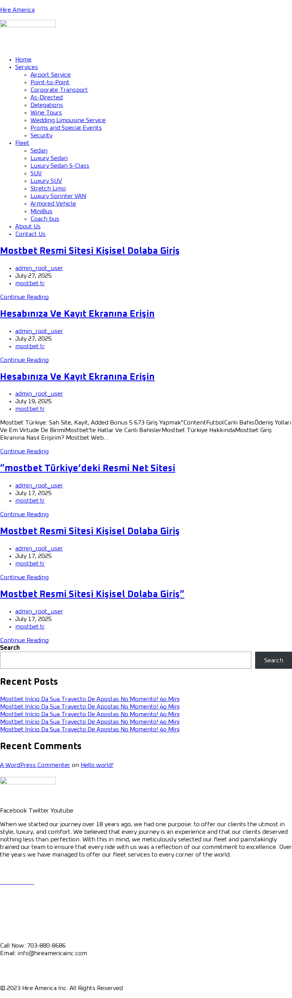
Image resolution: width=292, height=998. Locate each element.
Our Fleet (12, 889)
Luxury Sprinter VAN (58, 196)
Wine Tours (46, 113)
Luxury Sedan (49, 158)
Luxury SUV (46, 181)
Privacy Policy (18, 967)
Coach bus (44, 219)
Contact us (15, 924)
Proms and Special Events (66, 128)
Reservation (16, 903)
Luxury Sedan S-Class (59, 166)
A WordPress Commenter (35, 765)
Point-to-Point (50, 82)
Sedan (39, 151)
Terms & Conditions (27, 974)
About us (12, 911)
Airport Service (50, 75)
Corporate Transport (59, 90)
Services (26, 67)
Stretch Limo (48, 188)
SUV (36, 173)
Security (41, 135)
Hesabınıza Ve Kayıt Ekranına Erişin (77, 314)
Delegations (46, 105)
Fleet (22, 143)
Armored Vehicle (53, 204)
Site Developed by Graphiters (165, 988)
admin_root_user (39, 268)
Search (10, 648)
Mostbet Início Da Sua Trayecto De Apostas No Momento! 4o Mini (89, 699)
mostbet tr (30, 283)
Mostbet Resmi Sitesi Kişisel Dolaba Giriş (90, 251)
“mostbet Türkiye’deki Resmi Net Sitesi (87, 468)
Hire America (17, 10)
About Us (28, 226)
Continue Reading (24, 297)
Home (23, 60)
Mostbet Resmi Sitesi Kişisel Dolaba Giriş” (92, 594)
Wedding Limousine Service (68, 120)
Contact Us (30, 234)
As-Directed (46, 97)
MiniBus (41, 211)
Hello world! (97, 765)
